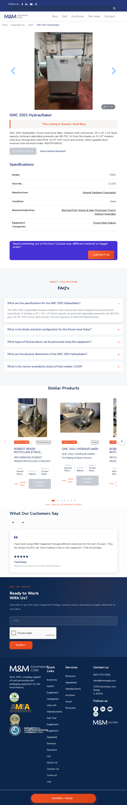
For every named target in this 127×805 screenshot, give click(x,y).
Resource (70, 676)
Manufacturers (73, 689)
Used (30, 25)
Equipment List (17, 25)
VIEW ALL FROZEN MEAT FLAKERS (66, 504)
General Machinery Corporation (99, 192)
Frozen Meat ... (45, 472)
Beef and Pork (69, 210)
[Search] (117, 8)
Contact (109, 16)
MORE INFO (23, 484)
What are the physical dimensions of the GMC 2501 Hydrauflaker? (47, 354)
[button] (114, 71)
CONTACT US (101, 255)
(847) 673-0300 (101, 674)
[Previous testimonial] (13, 522)
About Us (52, 762)
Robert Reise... (20, 472)
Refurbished (43, 442)
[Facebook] (22, 4)
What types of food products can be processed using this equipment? (49, 342)
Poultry (112, 210)
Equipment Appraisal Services (53, 737)
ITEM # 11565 (21, 442)
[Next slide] (121, 441)
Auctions (77, 16)
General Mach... (68, 469)
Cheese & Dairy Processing (92, 210)
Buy (55, 16)
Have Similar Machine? (53, 151)
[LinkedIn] (26, 4)
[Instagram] (36, 4)
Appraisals (71, 682)
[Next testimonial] (22, 522)
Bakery (32, 474)
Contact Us (53, 769)
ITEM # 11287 (69, 442)
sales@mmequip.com (104, 680)
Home (4, 25)
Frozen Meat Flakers (104, 223)
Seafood (99, 214)
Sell (65, 16)
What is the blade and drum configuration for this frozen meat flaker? (49, 329)
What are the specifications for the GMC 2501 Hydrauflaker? (44, 303)
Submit (21, 645)
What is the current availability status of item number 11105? (44, 366)
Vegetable (110, 214)
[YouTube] (31, 4)
